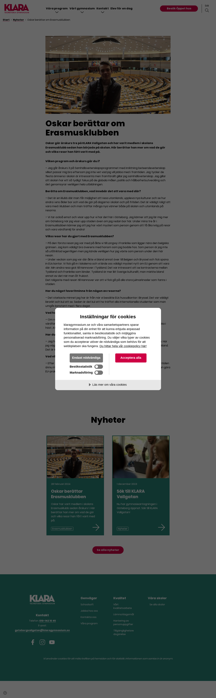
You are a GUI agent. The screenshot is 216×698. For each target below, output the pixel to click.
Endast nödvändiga (86, 357)
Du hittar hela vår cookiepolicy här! (123, 346)
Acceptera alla (130, 357)
